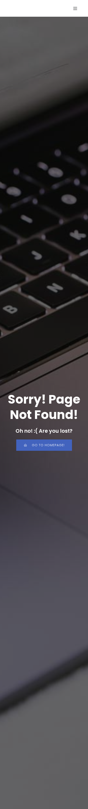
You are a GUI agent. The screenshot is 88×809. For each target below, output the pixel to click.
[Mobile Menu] (75, 8)
